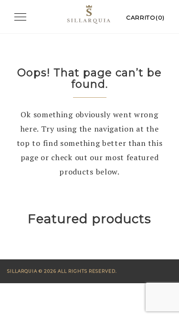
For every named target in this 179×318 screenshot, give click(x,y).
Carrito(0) (145, 17)
